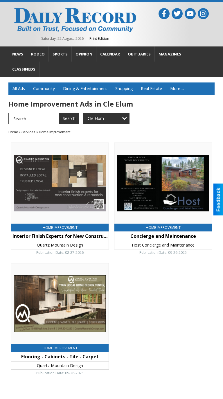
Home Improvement (55, 132)
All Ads (18, 88)
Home (13, 132)
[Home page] (75, 19)
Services (28, 132)
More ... (177, 88)
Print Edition (99, 38)
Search (69, 118)
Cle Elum (96, 118)
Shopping (124, 88)
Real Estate (151, 88)
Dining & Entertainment (85, 88)
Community (44, 88)
